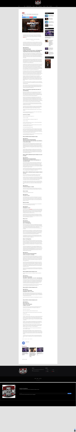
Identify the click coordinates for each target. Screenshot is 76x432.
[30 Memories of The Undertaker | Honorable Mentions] (25, 350)
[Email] (20, 42)
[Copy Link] (20, 44)
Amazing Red (30, 209)
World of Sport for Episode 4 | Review (51, 15)
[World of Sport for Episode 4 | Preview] (46, 22)
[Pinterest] (20, 41)
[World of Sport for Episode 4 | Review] (46, 16)
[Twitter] (20, 38)
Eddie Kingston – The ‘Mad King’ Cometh (51, 19)
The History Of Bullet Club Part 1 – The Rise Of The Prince (51, 25)
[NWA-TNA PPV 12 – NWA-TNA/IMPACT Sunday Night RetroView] (32, 25)
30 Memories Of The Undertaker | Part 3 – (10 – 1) (40, 353)
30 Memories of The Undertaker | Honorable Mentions (25, 353)
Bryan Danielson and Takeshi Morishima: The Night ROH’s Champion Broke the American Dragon (32, 354)
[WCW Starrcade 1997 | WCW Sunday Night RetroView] (46, 53)
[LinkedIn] (20, 39)
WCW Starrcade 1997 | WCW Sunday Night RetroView (51, 53)
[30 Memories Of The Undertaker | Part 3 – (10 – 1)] (40, 350)
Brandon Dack (25, 15)
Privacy (37, 378)
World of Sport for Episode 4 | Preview (51, 22)
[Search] (56, 6)
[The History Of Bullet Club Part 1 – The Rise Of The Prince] (46, 25)
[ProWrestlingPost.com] (38, 2)
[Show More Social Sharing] (37, 17)
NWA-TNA (24, 37)
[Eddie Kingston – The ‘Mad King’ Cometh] (46, 19)
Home (35, 378)
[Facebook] (20, 36)
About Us (40, 378)
